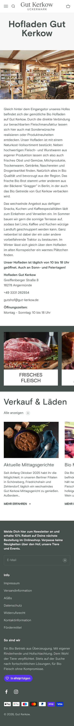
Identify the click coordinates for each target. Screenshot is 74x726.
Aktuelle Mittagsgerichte (29, 465)
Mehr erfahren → (17, 504)
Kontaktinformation (17, 620)
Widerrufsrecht (14, 613)
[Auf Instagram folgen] (16, 691)
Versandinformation (18, 591)
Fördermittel (13, 628)
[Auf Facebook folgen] (6, 691)
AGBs (8, 598)
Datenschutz (13, 606)
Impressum (12, 583)
